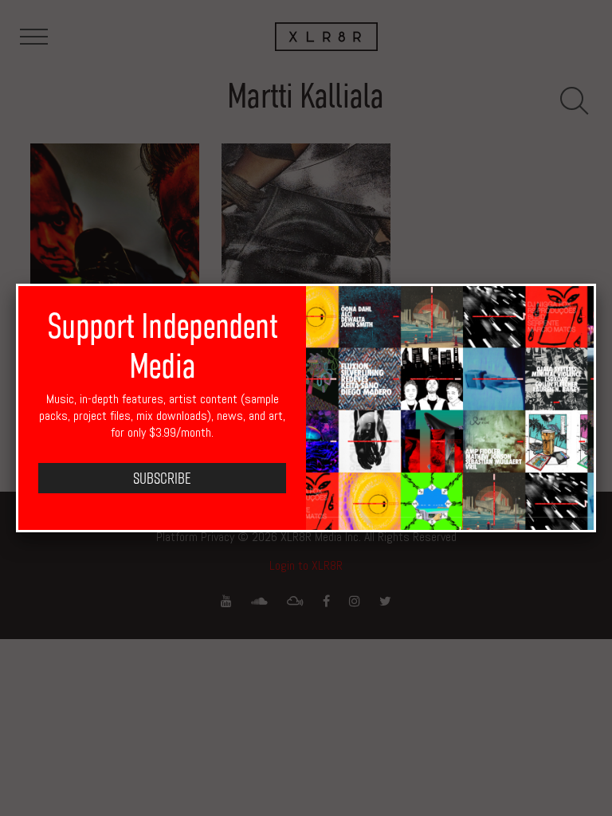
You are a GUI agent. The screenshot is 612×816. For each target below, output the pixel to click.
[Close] (596, 283)
